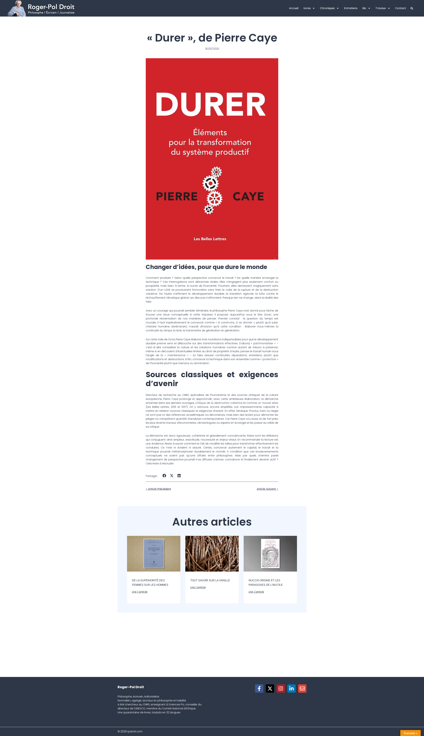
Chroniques (327, 8)
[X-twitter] (270, 688)
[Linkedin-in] (291, 688)
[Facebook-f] (259, 688)
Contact (400, 8)
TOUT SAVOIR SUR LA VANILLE (210, 580)
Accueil (293, 8)
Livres (307, 8)
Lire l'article (139, 592)
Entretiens (350, 8)
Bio (364, 8)
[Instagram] (281, 688)
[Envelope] (302, 688)
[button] (164, 476)
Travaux (380, 8)
